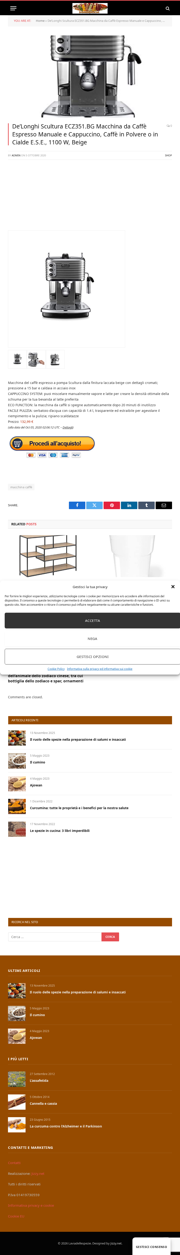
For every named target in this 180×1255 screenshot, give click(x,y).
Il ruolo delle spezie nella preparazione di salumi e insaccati (78, 739)
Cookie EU (16, 1216)
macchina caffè (21, 487)
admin (16, 155)
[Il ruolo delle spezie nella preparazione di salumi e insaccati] (17, 738)
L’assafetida (39, 1080)
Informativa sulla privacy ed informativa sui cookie (99, 669)
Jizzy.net (37, 1173)
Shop (168, 155)
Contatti (14, 1162)
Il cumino (37, 762)
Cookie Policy (56, 669)
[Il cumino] (17, 760)
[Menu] (13, 8)
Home (40, 21)
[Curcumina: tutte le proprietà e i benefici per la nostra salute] (17, 806)
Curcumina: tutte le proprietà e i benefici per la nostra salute (79, 808)
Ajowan (36, 785)
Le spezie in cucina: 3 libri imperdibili (60, 830)
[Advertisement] (90, 197)
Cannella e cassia (43, 1103)
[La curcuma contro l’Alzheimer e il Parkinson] (17, 1124)
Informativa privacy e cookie (31, 1205)
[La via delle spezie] (90, 8)
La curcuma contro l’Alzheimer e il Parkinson (66, 1126)
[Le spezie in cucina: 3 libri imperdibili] (17, 829)
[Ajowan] (17, 783)
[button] (173, 586)
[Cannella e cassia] (17, 1102)
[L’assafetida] (17, 1079)
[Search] (167, 8)
